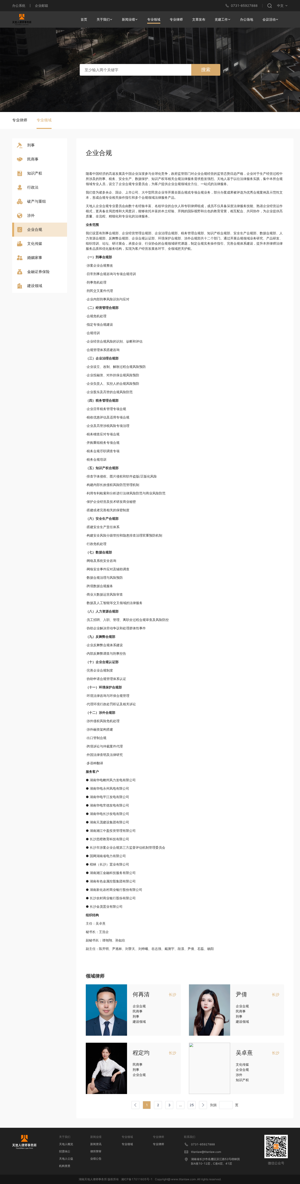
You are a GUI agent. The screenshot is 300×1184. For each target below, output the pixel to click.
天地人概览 (66, 1144)
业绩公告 (95, 1158)
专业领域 (127, 1144)
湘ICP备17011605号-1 (137, 1179)
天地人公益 (66, 1158)
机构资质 (64, 1166)
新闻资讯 (95, 1144)
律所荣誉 (95, 1151)
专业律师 (158, 1144)
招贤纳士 (64, 1151)
